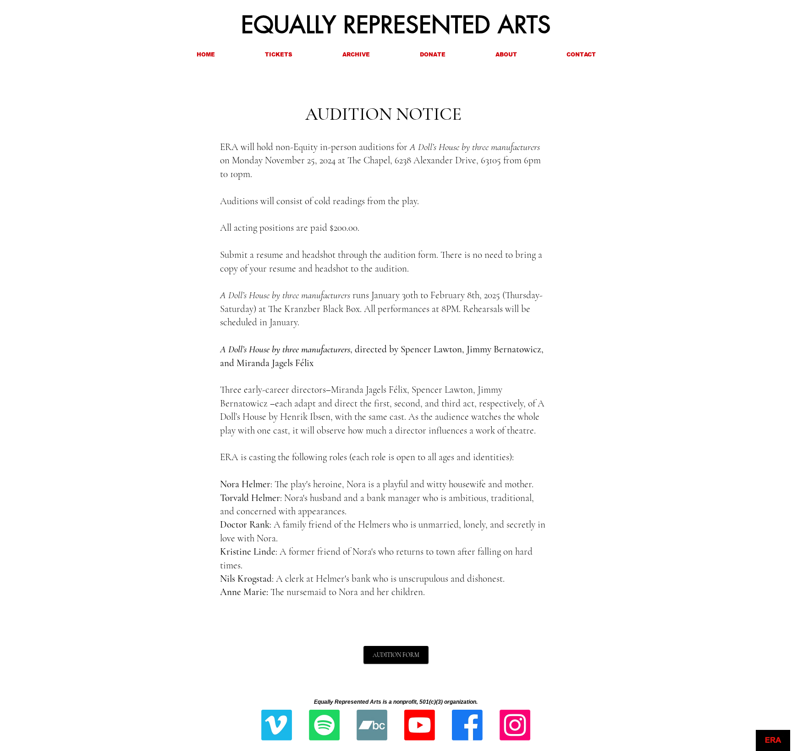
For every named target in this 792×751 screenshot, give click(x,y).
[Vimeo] (276, 725)
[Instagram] (515, 725)
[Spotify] (324, 725)
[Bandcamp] (372, 725)
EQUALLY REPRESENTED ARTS (396, 25)
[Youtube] (419, 725)
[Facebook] (467, 725)
